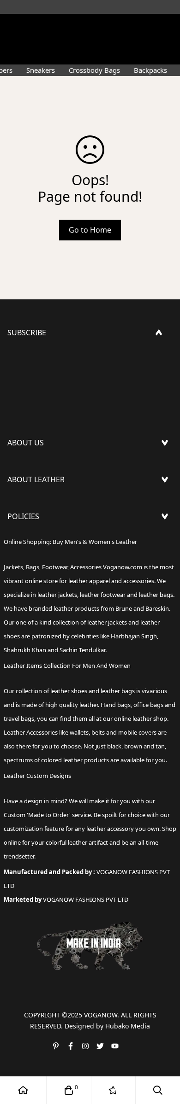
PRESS (18, 467)
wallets (79, 732)
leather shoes (68, 691)
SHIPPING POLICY (38, 541)
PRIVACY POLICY (35, 600)
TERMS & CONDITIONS (47, 571)
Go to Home (90, 230)
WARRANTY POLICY (40, 585)
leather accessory (110, 828)
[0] (68, 1090)
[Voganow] (90, 25)
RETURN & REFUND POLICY (54, 556)
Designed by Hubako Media (107, 1026)
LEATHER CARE (32, 504)
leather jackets (107, 622)
